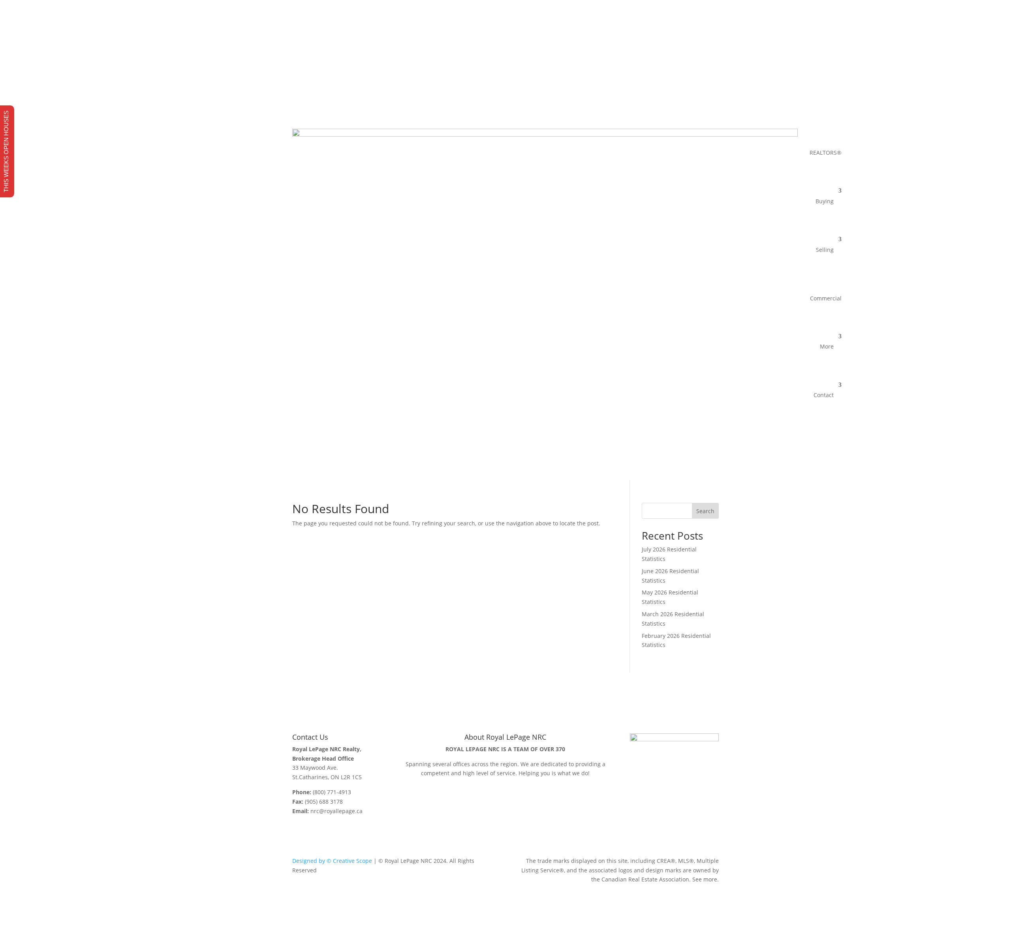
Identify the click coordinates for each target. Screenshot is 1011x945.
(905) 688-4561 (364, 64)
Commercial (826, 298)
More (827, 346)
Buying (825, 201)
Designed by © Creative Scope (332, 860)
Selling (825, 249)
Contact (824, 395)
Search (705, 511)
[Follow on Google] (712, 78)
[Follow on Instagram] (696, 78)
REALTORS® (826, 152)
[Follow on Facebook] (681, 78)
